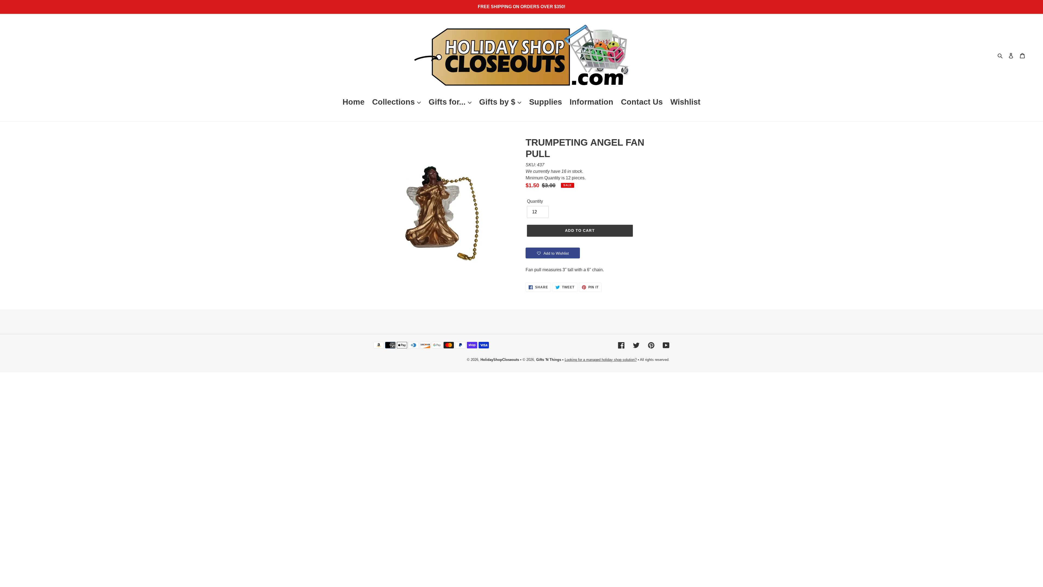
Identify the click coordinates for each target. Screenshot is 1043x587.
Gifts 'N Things (548, 360)
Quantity (535, 201)
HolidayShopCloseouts (499, 360)
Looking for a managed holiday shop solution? (601, 360)
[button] (553, 253)
